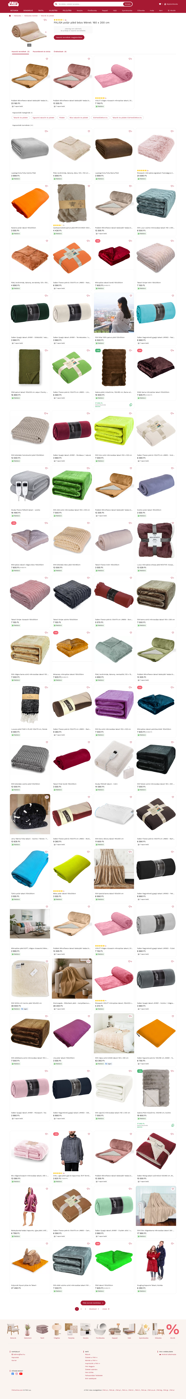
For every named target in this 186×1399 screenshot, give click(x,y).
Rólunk (87, 1354)
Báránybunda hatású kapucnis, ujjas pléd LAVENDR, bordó (33, 1230)
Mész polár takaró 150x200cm (64, 894)
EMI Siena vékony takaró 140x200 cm (109, 839)
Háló (129, 1338)
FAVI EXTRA (89, 1372)
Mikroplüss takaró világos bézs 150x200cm (27, 565)
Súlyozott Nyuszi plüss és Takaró (23, 1285)
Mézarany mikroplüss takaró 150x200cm (68, 674)
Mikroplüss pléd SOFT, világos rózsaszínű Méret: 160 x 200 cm (35, 948)
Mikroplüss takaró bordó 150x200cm (109, 283)
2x (147, 170)
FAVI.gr (166, 1390)
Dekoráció (27, 1338)
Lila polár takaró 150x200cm (64, 1058)
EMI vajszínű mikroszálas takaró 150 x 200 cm (112, 1113)
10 (47, 413)
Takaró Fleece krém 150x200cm (107, 565)
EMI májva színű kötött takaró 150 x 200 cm (111, 1058)
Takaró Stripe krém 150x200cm (149, 283)
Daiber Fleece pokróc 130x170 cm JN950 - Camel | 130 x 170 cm (77, 1230)
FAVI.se (144, 1390)
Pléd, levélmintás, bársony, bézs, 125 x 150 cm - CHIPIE (74, 173)
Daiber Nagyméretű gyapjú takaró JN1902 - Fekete (156, 894)
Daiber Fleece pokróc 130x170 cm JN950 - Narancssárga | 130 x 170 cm (80, 283)
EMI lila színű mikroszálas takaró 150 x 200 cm (113, 729)
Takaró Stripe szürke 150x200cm (65, 620)
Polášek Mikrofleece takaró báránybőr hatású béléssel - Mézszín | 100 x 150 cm (125, 510)
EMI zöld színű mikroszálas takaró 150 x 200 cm (71, 510)
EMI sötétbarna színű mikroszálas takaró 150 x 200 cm (32, 1058)
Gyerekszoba (143, 1338)
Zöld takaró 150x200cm (104, 1285)
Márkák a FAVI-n (91, 1360)
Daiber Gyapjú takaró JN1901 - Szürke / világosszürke (157, 1003)
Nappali (115, 1338)
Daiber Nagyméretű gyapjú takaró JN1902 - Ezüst (156, 948)
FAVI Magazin (90, 1366)
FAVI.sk (112, 1390)
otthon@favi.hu (19, 1354)
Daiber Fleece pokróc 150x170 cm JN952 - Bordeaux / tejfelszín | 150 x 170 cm (83, 839)
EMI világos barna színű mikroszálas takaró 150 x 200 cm (32, 674)
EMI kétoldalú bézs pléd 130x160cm (66, 565)
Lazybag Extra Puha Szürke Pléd (23, 173)
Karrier (14, 1360)
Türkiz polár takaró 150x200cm (22, 894)
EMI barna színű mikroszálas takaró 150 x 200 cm (156, 620)
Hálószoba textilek (31, 16)
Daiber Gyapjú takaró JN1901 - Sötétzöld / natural (30, 337)
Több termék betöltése (92, 1303)
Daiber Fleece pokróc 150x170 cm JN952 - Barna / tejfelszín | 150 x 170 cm (81, 729)
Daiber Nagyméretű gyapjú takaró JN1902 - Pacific (156, 337)
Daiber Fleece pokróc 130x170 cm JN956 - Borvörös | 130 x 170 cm (120, 620)
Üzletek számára (91, 1369)
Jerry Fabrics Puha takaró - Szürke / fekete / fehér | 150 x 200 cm (36, 839)
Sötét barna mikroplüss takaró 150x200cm (153, 392)
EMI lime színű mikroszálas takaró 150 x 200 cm (113, 455)
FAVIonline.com (17, 1390)
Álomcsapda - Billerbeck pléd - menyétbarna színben (73, 1003)
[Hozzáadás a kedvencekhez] (47, 59)
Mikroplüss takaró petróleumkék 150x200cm (154, 729)
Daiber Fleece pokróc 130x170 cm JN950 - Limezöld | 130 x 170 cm (78, 392)
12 (131, 961)
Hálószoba (17, 16)
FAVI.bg (159, 1390)
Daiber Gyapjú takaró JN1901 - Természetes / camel (73, 337)
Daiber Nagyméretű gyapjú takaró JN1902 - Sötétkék (73, 1113)
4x (65, 20)
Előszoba (158, 1338)
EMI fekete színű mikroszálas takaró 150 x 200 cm (156, 784)
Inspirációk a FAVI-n (92, 1363)
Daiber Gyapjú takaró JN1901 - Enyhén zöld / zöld (114, 1230)
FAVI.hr (131, 1390)
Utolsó (104, 1309)
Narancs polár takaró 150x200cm (23, 228)
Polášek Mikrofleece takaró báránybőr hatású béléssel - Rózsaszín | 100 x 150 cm (84, 101)
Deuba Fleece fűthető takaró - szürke (25, 510)
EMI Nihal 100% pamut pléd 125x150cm (110, 337)
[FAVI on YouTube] (20, 1374)
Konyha (85, 1338)
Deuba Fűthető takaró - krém (106, 784)
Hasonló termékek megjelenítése (69, 37)
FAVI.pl (118, 1390)
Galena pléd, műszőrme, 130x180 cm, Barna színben (114, 392)
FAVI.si (172, 1390)
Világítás (57, 1338)
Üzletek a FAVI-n (91, 1357)
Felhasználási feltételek (94, 1375)
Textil (42, 1338)
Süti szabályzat (90, 1378)
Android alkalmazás (169, 1354)
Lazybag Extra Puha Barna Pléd (107, 173)
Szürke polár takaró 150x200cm (149, 510)
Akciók (172, 1338)
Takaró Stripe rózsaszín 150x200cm (24, 620)
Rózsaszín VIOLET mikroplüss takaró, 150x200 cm (114, 1003)
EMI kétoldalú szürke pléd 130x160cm (25, 784)
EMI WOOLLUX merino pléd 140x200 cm (26, 1003)
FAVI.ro (125, 1390)
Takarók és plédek (47, 16)
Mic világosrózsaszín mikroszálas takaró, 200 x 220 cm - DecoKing (36, 1176)
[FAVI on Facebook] (13, 1374)
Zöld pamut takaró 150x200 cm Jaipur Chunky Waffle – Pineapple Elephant (39, 392)
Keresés (127, 4)
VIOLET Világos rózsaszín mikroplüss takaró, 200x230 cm (117, 101)
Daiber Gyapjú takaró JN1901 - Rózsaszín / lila (28, 1113)
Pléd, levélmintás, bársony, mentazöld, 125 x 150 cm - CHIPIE (118, 674)
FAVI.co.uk (152, 1390)
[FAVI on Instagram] (17, 1374)
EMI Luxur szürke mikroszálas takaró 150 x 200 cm (156, 228)
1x (105, 98)
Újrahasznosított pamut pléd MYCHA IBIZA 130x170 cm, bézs (75, 228)
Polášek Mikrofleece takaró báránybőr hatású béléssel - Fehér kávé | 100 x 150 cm (126, 228)
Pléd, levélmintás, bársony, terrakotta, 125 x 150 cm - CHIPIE (34, 283)
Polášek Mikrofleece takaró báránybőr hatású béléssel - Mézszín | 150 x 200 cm (41, 101)
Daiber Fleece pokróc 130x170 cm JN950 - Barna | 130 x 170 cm (161, 839)
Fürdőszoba (100, 1338)
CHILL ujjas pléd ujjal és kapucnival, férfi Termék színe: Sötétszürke (79, 1176)
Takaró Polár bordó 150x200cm (64, 784)
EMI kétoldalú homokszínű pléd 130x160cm (27, 455)
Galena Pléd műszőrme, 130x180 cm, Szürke (154, 1113)
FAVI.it (137, 1390)
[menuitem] (14, 10)
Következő (93, 1309)
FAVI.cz (105, 1390)
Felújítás (71, 1338)
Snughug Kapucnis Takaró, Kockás (150, 1285)
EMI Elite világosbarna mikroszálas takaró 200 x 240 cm (158, 1230)
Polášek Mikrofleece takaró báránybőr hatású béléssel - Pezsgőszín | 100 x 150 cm (84, 948)
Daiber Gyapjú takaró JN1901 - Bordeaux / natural (72, 455)
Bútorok (13, 1338)
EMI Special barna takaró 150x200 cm (109, 894)
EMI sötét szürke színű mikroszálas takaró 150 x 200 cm (74, 1285)
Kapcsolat (15, 1357)
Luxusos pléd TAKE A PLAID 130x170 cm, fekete (29, 729)
